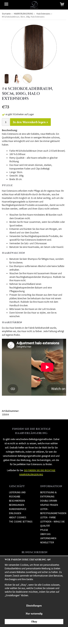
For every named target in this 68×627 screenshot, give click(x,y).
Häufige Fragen (49, 504)
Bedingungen (16, 504)
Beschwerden (17, 500)
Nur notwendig (34, 613)
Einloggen (15, 513)
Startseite (6, 13)
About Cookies (17, 517)
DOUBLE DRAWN (48, 500)
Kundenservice (17, 509)
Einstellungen (34, 605)
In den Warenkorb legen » (30, 122)
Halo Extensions (43, 13)
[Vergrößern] (34, 47)
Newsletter (47, 542)
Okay (34, 621)
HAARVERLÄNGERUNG (23, 13)
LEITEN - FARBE (48, 517)
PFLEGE (44, 530)
